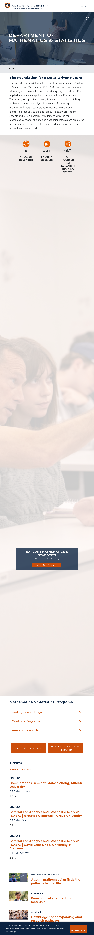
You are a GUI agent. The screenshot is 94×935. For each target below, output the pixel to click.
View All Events (20, 769)
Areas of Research (25, 730)
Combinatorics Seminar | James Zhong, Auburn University (45, 784)
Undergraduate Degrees (29, 712)
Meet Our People (46, 564)
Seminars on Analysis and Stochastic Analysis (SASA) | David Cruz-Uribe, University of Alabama (44, 844)
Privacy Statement (48, 928)
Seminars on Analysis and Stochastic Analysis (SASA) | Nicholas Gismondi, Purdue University (45, 814)
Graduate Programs (26, 721)
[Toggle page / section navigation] (81, 68)
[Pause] (86, 18)
